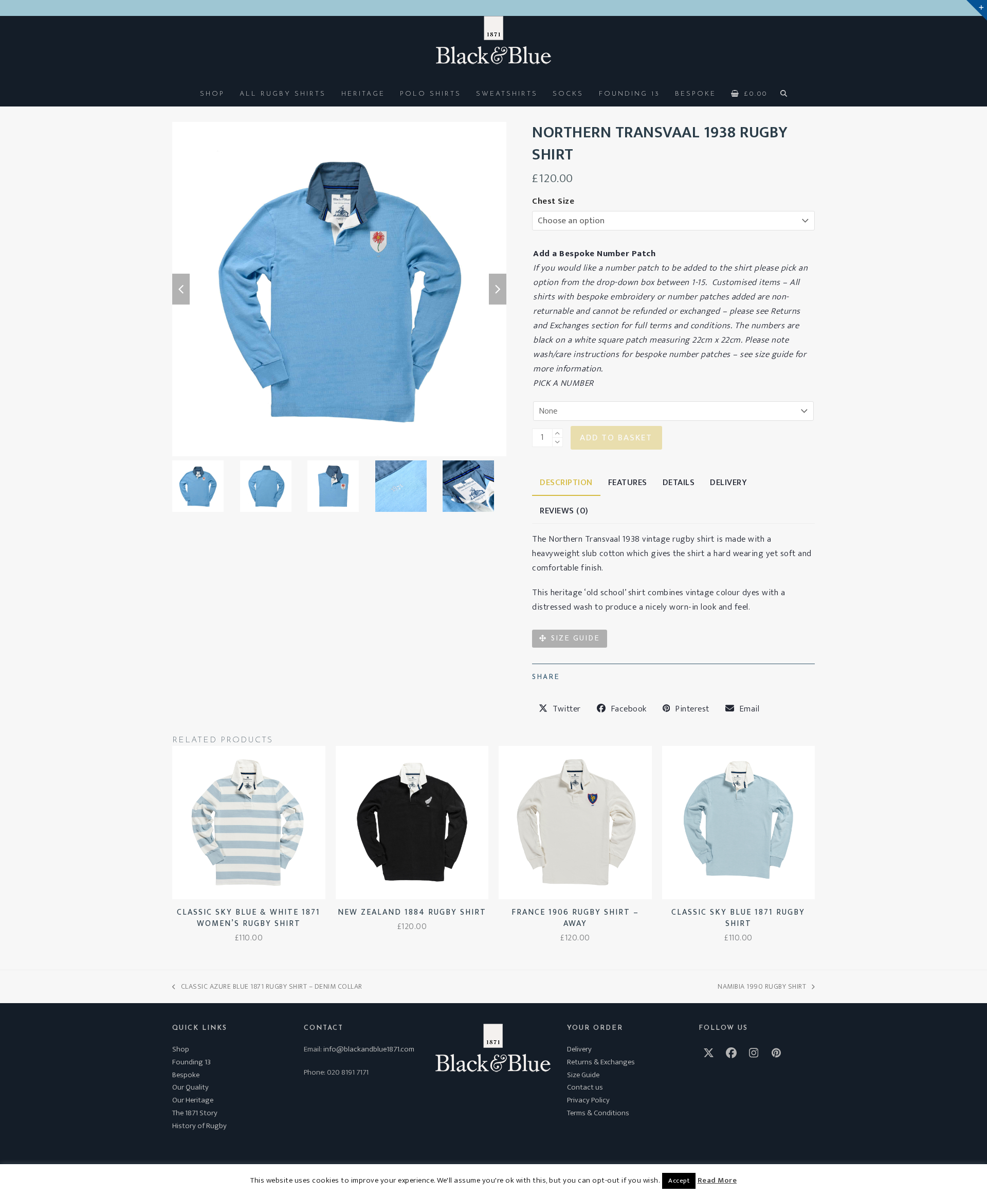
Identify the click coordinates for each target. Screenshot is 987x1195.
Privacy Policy (588, 1100)
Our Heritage (192, 1100)
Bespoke (185, 1074)
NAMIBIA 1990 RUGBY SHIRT (762, 986)
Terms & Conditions (598, 1113)
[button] (749, 93)
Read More (717, 1180)
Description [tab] (566, 482)
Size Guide (583, 1074)
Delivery (579, 1049)
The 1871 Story (194, 1113)
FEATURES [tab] (627, 482)
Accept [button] (678, 1180)
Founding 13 (191, 1062)
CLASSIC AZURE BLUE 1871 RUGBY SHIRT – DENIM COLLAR (267, 986)
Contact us (585, 1087)
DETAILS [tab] (679, 482)
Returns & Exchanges (601, 1062)
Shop (180, 1049)
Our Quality (190, 1087)
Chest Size (553, 201)
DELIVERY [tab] (728, 482)
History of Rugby (199, 1125)
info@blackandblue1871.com (368, 1049)
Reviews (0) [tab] (564, 511)
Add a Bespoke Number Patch (594, 253)
